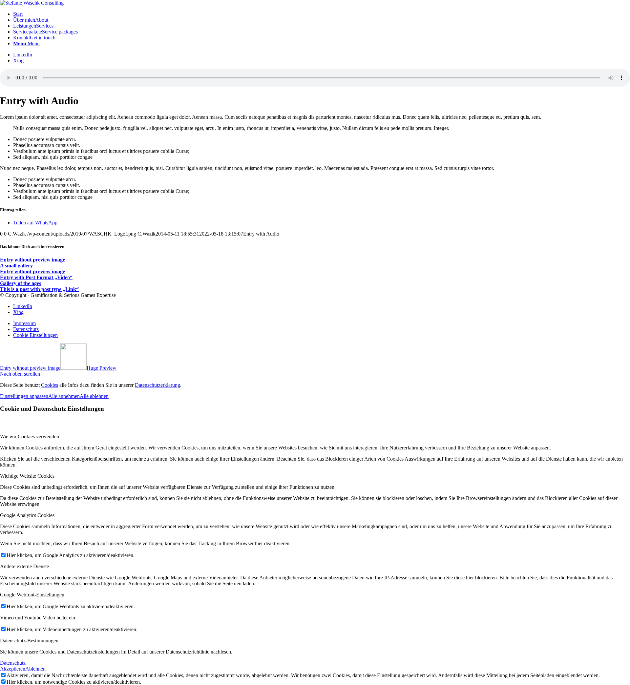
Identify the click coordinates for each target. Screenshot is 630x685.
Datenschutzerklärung (157, 385)
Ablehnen (35, 669)
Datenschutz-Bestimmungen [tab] (29, 640)
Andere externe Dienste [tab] (24, 566)
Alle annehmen (64, 396)
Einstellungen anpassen (24, 396)
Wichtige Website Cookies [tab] (27, 476)
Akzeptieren (12, 669)
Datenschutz (13, 663)
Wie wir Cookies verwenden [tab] (29, 436)
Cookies (49, 385)
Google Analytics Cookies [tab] (27, 515)
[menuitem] (321, 14)
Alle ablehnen (94, 396)
